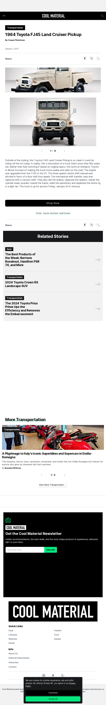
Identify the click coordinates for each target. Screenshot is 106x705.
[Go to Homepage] (53, 16)
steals (12, 643)
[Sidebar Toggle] (4, 16)
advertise (13, 662)
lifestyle (13, 634)
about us (13, 653)
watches (13, 639)
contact (12, 667)
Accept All (53, 699)
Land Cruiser (64, 213)
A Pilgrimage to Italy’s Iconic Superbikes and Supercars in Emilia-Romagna (47, 455)
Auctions (54, 213)
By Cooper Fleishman (15, 40)
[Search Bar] (102, 15)
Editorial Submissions (19, 658)
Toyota (46, 213)
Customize (53, 693)
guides (57, 639)
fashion (58, 630)
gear (11, 630)
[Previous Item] (41, 150)
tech (56, 634)
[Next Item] (64, 150)
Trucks (39, 213)
